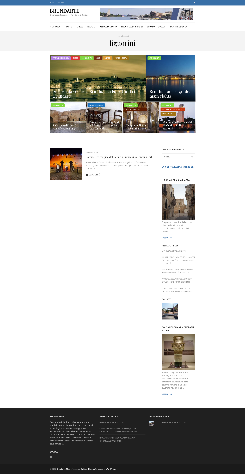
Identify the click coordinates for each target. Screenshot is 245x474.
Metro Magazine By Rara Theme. (80, 469)
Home (52, 2)
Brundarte (64, 10)
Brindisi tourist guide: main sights (170, 93)
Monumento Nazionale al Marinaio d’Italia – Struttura (177, 125)
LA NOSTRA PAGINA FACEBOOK (178, 167)
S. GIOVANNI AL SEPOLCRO (135, 109)
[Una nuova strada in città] (170, 311)
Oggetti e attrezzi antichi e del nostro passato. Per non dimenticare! (104, 125)
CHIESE (80, 27)
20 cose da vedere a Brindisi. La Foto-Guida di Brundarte (95, 93)
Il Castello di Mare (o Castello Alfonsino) (65, 127)
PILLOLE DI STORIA (108, 27)
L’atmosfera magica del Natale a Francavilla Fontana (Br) (119, 157)
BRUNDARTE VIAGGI (156, 27)
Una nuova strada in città (174, 251)
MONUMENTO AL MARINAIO (172, 109)
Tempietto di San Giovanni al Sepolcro (138, 127)
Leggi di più (94, 175)
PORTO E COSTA (121, 58)
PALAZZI (91, 27)
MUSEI (69, 27)
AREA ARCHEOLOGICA (61, 58)
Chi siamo (61, 2)
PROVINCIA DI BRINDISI (132, 27)
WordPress (111, 469)
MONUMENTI (56, 27)
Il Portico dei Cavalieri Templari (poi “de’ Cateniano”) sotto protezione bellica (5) (178, 260)
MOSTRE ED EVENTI (179, 27)
